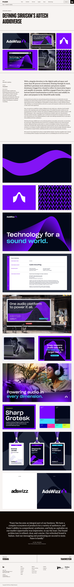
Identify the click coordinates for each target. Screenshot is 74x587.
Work (22, 1)
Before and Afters (35, 568)
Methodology (50, 1)
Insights (39, 1)
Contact (33, 569)
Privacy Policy (34, 571)
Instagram (45, 568)
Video (22, 574)
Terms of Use (34, 572)
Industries (27, 1)
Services (33, 1)
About (44, 1)
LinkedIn (44, 566)
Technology (5, 86)
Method (33, 566)
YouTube (44, 569)
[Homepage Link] (5, 1)
